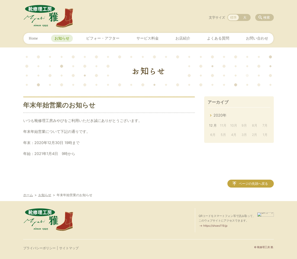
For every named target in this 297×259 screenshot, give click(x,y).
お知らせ (62, 38)
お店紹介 (182, 38)
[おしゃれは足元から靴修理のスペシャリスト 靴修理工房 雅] (49, 16)
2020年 (219, 115)
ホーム (28, 195)
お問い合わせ (257, 38)
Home (33, 38)
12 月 (213, 125)
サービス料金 (147, 38)
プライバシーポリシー (39, 248)
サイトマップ (69, 248)
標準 (233, 17)
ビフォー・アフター (102, 38)
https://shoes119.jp (215, 225)
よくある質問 (218, 38)
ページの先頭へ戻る (253, 183)
